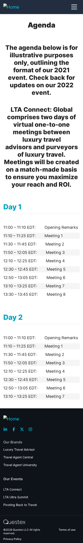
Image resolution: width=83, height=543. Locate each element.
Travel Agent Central (18, 457)
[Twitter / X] (23, 429)
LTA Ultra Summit (15, 497)
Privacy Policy (12, 539)
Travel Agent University (20, 465)
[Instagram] (31, 429)
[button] (74, 7)
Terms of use (67, 529)
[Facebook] (15, 429)
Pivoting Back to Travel (20, 505)
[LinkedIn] (6, 429)
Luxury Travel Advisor (19, 449)
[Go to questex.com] (14, 521)
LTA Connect (12, 489)
